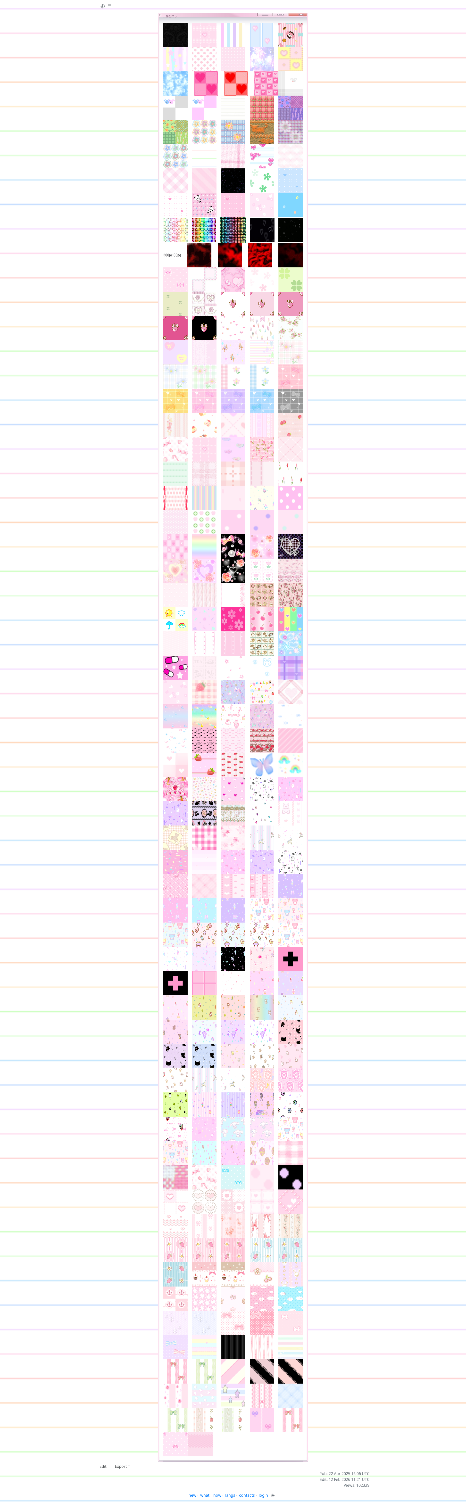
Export (121, 1466)
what (204, 1495)
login (263, 1495)
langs (230, 1495)
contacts (247, 1495)
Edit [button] (103, 1466)
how (217, 1495)
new (192, 1495)
